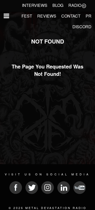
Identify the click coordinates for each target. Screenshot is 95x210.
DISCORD (81, 27)
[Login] (83, 5)
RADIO (74, 5)
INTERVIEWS (34, 5)
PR (88, 16)
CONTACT (71, 16)
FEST (27, 16)
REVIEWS (46, 16)
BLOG (57, 5)
